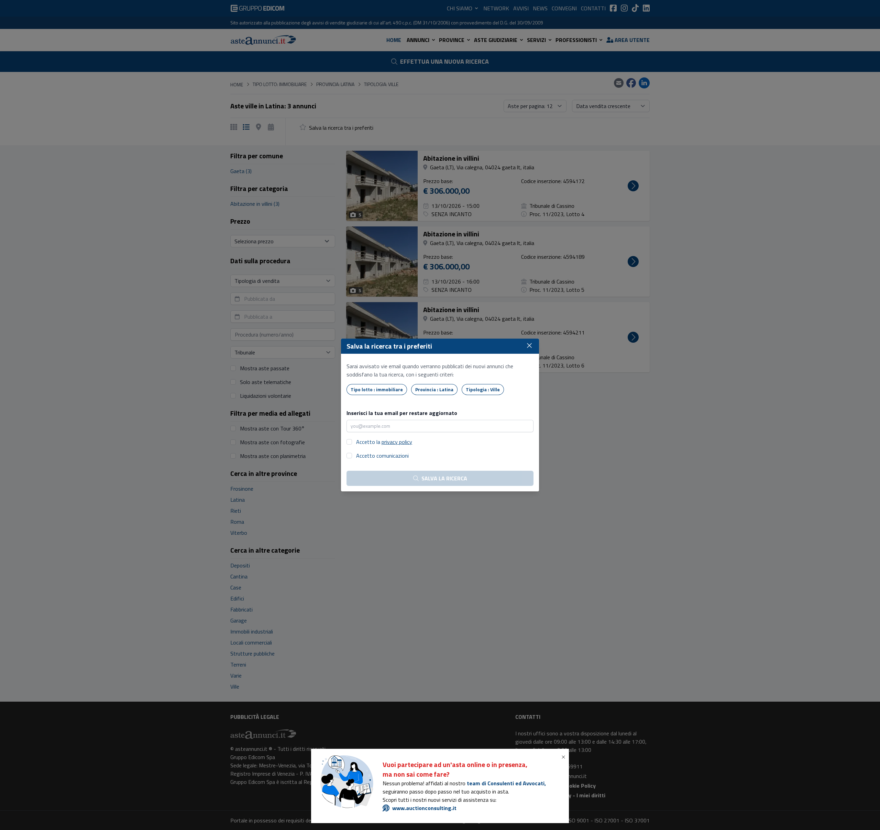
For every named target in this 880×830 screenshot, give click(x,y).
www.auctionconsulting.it (424, 808)
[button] (565, 757)
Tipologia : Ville (483, 389)
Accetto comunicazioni (382, 455)
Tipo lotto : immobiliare (377, 389)
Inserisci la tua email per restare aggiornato (401, 413)
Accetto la (384, 442)
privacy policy (397, 442)
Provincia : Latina (434, 389)
